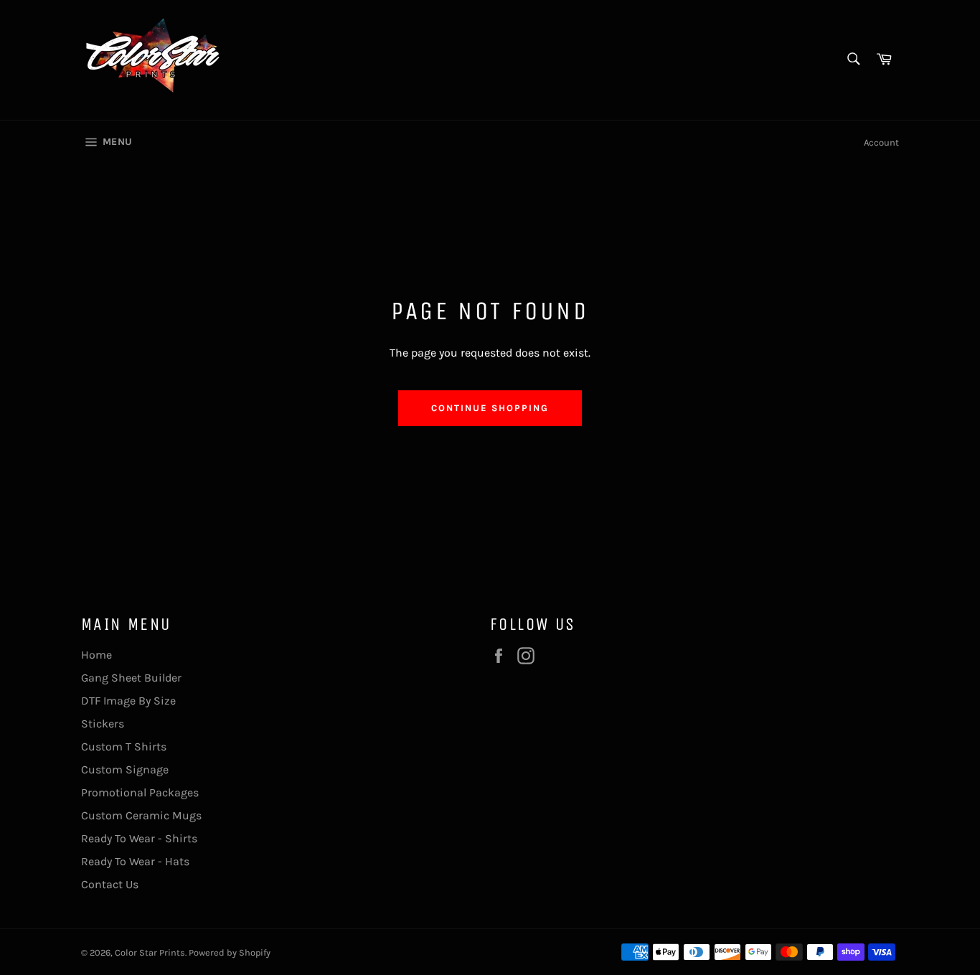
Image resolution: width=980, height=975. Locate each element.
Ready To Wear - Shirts (139, 838)
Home (96, 654)
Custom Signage (125, 769)
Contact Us (109, 884)
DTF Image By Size (128, 700)
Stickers (102, 723)
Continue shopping (489, 407)
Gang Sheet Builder (131, 677)
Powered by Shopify (229, 952)
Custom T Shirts (123, 746)
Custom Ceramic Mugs (141, 815)
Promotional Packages (140, 792)
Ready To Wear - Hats (135, 861)
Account (881, 142)
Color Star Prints (150, 952)
